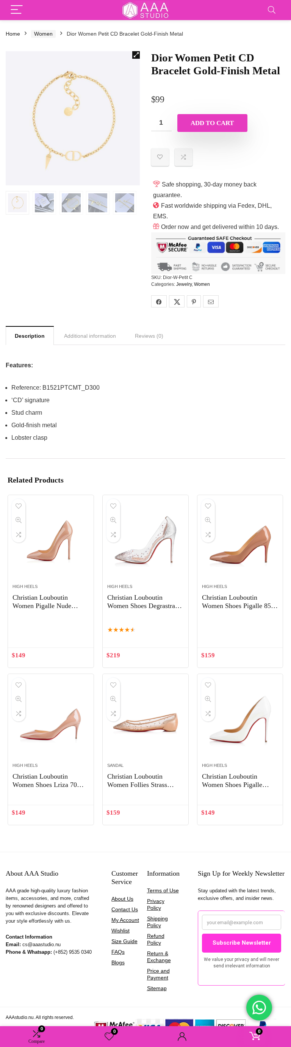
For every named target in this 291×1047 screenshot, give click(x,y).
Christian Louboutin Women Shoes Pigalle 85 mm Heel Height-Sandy (236, 606)
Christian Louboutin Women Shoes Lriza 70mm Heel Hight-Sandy (50, 785)
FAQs (118, 952)
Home (13, 34)
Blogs (118, 962)
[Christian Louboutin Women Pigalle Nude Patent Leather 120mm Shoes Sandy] (51, 543)
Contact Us (124, 909)
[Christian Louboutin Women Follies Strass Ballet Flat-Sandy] (145, 722)
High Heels (25, 586)
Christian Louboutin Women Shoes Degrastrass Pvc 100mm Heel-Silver (143, 606)
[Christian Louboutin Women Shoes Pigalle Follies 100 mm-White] (240, 722)
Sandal (115, 765)
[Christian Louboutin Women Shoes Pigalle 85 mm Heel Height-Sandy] (240, 543)
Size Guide (124, 941)
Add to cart (212, 123)
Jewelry (184, 284)
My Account (125, 920)
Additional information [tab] (90, 336)
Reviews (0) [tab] (149, 336)
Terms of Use (163, 890)
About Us (122, 899)
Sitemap (157, 988)
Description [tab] (30, 336)
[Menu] (17, 10)
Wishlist (120, 931)
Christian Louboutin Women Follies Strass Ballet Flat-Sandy (137, 785)
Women (43, 34)
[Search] (272, 10)
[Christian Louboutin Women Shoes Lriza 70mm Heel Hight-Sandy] (51, 722)
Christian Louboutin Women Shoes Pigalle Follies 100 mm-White (233, 785)
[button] (136, 55)
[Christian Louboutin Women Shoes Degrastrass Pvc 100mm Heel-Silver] (145, 543)
